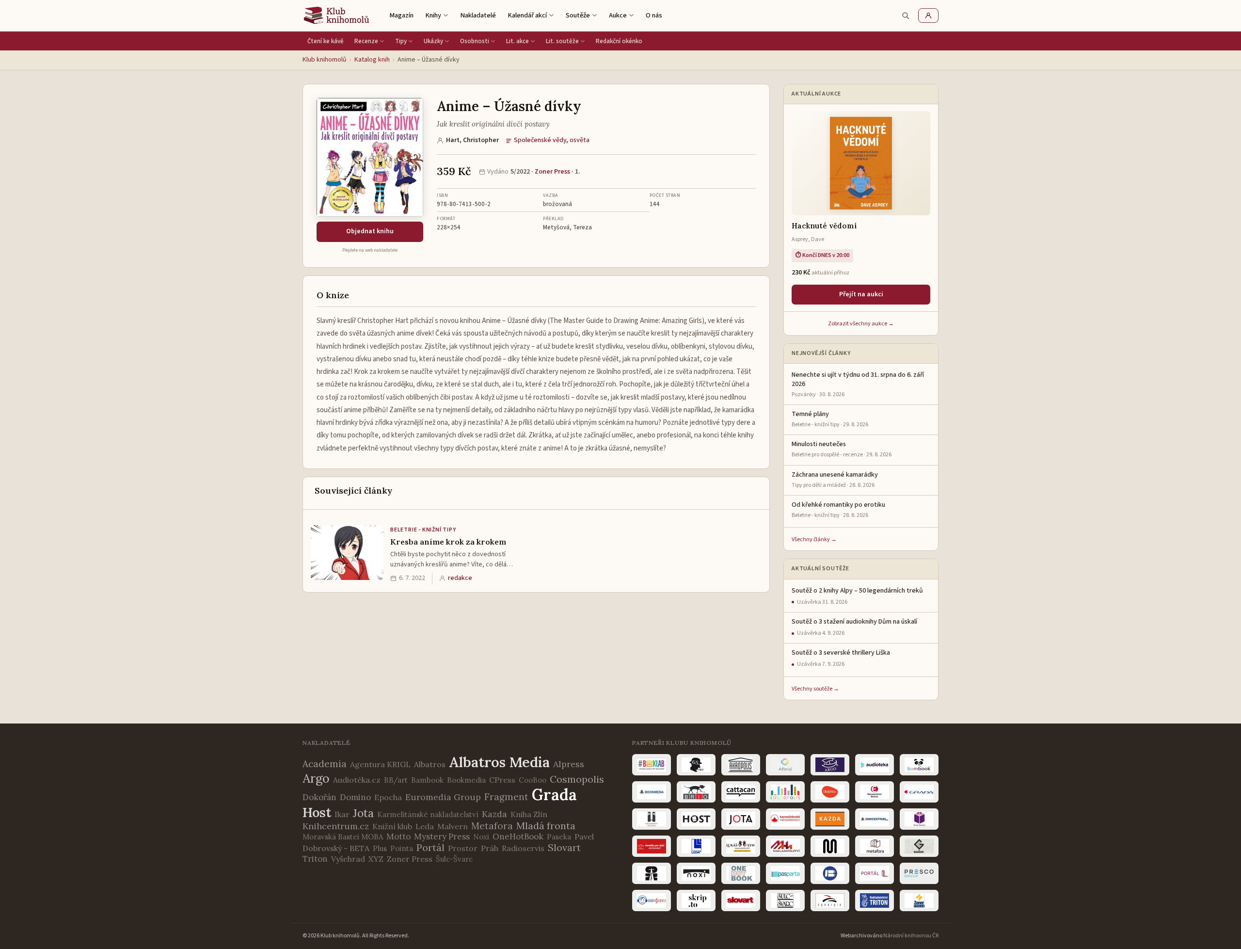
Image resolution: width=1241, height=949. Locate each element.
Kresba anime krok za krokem (448, 542)
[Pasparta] (785, 873)
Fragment (506, 797)
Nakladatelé (478, 15)
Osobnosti (474, 41)
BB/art (396, 780)
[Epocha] (874, 792)
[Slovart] (740, 900)
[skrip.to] (696, 900)
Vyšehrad (348, 859)
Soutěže (578, 15)
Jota (363, 813)
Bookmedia (466, 780)
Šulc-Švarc (454, 859)
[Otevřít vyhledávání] (905, 15)
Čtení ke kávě (325, 41)
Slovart (564, 847)
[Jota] (740, 819)
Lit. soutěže (562, 41)
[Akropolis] (740, 764)
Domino (355, 797)
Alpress (568, 764)
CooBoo (532, 780)
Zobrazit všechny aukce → (861, 324)
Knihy (433, 15)
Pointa (401, 848)
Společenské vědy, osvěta (551, 140)
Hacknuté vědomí (824, 225)
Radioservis (523, 848)
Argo (316, 778)
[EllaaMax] (830, 792)
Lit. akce (517, 41)
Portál (430, 847)
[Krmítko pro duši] (651, 846)
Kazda (494, 814)
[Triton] (874, 900)
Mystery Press (442, 836)
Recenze (366, 41)
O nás (654, 15)
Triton (315, 858)
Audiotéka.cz (357, 780)
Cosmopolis (577, 779)
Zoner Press (552, 172)
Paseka (559, 836)
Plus (380, 848)
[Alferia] (785, 764)
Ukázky (433, 41)
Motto (398, 836)
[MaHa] (785, 846)
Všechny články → (814, 539)
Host (316, 812)
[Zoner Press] (919, 900)
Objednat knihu (370, 231)
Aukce (618, 15)
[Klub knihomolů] (336, 15)
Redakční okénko (619, 41)
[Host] (696, 819)
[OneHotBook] (740, 873)
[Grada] (919, 792)
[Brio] (696, 792)
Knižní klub (392, 826)
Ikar (342, 814)
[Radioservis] (651, 900)
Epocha (388, 797)
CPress (502, 780)
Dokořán (319, 797)
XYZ (375, 859)
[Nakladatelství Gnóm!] (919, 846)
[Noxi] (696, 873)
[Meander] (830, 846)
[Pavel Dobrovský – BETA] (830, 873)
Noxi (481, 836)
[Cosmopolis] (785, 792)
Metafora (492, 826)
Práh (489, 848)
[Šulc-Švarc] (785, 900)
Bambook (427, 780)
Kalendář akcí (527, 15)
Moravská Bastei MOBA (342, 836)
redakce (460, 578)
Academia (324, 764)
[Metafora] (874, 846)
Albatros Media (499, 762)
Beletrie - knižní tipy (423, 530)
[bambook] (919, 764)
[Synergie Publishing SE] (830, 900)
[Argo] (830, 764)
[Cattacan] (740, 792)
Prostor (462, 848)
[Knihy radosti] (919, 819)
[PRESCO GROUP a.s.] (919, 873)
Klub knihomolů (324, 59)
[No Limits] (651, 873)
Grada (554, 794)
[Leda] (696, 846)
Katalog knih (372, 59)
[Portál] (874, 873)
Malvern (452, 826)
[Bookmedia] (651, 792)
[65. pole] (696, 764)
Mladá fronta (545, 826)
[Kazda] (830, 819)
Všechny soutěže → (815, 689)
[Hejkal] (651, 819)
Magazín (401, 15)
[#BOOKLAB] (651, 764)
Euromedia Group (443, 797)
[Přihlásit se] (928, 15)
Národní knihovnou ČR (911, 936)
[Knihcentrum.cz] (874, 819)
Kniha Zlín (528, 814)
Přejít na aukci (861, 294)
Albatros (429, 764)
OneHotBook (518, 836)
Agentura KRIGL (380, 764)
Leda (424, 826)
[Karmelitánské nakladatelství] (785, 819)
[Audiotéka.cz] (874, 764)
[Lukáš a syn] (740, 846)
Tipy (401, 41)
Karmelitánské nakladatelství (427, 814)
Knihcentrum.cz (335, 826)
